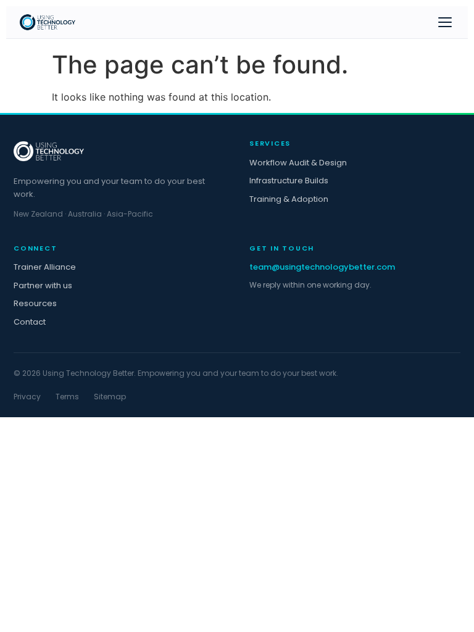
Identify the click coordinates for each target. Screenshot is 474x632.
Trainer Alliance (45, 267)
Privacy (27, 396)
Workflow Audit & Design (298, 162)
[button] (445, 22)
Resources (35, 303)
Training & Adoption (288, 199)
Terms (67, 396)
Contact (30, 322)
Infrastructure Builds (288, 180)
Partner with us (43, 285)
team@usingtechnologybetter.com (322, 267)
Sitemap (110, 396)
